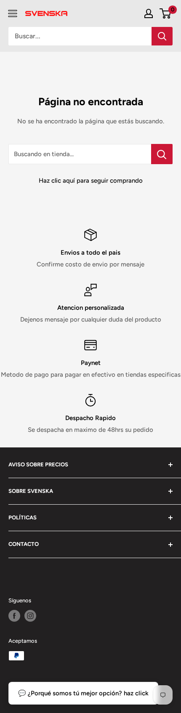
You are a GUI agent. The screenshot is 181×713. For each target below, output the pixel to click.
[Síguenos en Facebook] (14, 616)
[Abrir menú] (12, 13)
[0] (165, 13)
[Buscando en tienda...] (162, 154)
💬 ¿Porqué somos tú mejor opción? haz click (83, 693)
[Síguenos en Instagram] (30, 616)
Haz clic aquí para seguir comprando (91, 180)
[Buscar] (162, 36)
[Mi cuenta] (148, 13)
